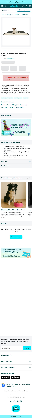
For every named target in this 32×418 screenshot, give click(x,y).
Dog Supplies (24, 107)
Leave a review (16, 239)
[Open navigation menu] (2, 6)
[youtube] (11, 402)
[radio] (2, 71)
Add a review (10, 58)
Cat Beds (17, 14)
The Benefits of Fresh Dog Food (13, 212)
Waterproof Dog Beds (16, 110)
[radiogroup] (16, 71)
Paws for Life (4, 51)
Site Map (22, 394)
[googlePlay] (15, 378)
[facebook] (14, 402)
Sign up (26, 348)
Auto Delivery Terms (22, 391)
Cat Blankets (25, 14)
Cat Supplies (10, 14)
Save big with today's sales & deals (16, 2)
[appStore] (5, 378)
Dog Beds (5, 110)
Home (2, 14)
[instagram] (17, 402)
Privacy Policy (10, 394)
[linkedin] (21, 402)
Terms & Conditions (10, 391)
